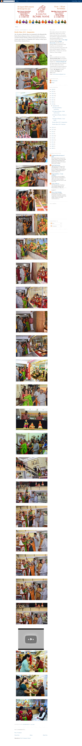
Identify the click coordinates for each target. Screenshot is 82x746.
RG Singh (52, 82)
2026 (52, 89)
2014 (52, 135)
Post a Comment (18, 732)
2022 (52, 97)
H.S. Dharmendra (53, 80)
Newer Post (17, 735)
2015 (52, 133)
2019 (52, 104)
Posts (53, 223)
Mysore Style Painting (56, 192)
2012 (52, 140)
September (55, 105)
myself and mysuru (55, 165)
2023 (52, 95)
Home (16, 26)
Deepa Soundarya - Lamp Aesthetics (57, 174)
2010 (52, 144)
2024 (52, 93)
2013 (52, 138)
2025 (52, 91)
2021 (52, 100)
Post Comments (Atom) (25, 738)
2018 (52, 127)
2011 (52, 142)
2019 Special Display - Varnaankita (57, 108)
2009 (52, 146)
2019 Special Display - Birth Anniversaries (58, 112)
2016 (52, 131)
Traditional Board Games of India (57, 156)
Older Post (45, 735)
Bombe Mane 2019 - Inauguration (59, 122)
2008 (52, 148)
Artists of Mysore (55, 183)
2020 (52, 102)
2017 (52, 129)
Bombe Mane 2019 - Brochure (59, 124)
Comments (54, 226)
